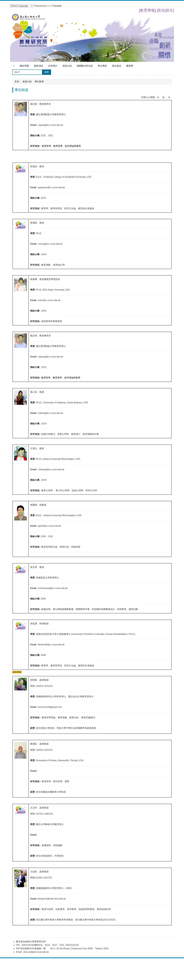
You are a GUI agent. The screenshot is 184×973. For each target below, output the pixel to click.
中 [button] (163, 97)
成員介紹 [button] (67, 66)
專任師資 (39, 81)
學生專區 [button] (102, 66)
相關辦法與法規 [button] (85, 66)
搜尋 (46, 72)
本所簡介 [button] (52, 66)
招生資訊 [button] (116, 66)
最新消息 (38, 66)
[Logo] (92, 37)
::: (14, 66)
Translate (57, 6)
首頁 (17, 81)
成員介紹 (26, 81)
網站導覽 (24, 66)
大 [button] (169, 97)
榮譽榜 (129, 66)
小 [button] (158, 97)
